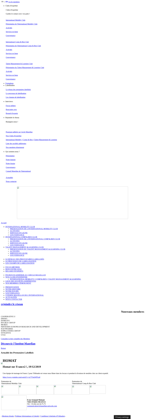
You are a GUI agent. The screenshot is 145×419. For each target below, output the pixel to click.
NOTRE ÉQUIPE (12, 291)
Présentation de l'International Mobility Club (21, 24)
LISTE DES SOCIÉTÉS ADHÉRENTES (20, 281)
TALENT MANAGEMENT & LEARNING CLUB (24, 247)
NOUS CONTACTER (13, 299)
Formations (9, 83)
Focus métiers (11, 106)
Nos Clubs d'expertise (13, 136)
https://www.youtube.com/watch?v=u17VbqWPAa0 (21, 377)
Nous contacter (11, 181)
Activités (9, 28)
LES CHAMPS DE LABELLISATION (19, 263)
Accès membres (14, 2)
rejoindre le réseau (12, 304)
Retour (3, 348)
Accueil (3, 223)
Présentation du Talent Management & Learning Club (25, 68)
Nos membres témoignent (15, 147)
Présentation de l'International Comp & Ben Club (23, 46)
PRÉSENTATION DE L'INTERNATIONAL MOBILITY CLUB (34, 229)
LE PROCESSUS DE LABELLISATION (20, 261)
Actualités (9, 178)
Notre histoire (11, 160)
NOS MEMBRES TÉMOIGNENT (18, 283)
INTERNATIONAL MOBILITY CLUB (20, 227)
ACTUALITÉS (11, 297)
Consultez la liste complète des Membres (15, 339)
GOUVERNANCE (17, 235)
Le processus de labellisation (16, 93)
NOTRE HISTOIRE (13, 289)
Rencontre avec (11, 109)
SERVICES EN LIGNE (19, 233)
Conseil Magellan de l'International (18, 171)
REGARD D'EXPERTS (14, 271)
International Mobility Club (15, 20)
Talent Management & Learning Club (19, 64)
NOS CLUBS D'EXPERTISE (16, 277)
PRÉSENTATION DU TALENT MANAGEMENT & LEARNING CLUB (37, 249)
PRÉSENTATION (12, 287)
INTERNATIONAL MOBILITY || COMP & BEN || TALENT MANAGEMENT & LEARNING (45, 279)
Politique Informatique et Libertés (27, 416)
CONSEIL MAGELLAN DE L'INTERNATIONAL (24, 295)
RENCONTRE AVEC (13, 269)
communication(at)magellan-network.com (42, 406)
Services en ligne (12, 32)
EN (7, 2)
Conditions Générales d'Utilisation (52, 416)
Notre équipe (10, 163)
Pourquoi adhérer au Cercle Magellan (19, 132)
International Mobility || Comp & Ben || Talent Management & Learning (31, 140)
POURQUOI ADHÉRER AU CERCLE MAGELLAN (25, 275)
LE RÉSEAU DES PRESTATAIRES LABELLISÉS (24, 259)
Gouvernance (10, 36)
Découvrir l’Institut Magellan (18, 343)
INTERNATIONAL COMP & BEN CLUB (21, 237)
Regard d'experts (12, 113)
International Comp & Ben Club (17, 42)
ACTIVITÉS (14, 231)
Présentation (10, 156)
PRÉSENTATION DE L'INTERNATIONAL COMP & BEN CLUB (35, 239)
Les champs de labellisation (15, 97)
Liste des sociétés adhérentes (16, 144)
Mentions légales (8, 416)
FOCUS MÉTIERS (12, 267)
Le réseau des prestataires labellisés (18, 90)
